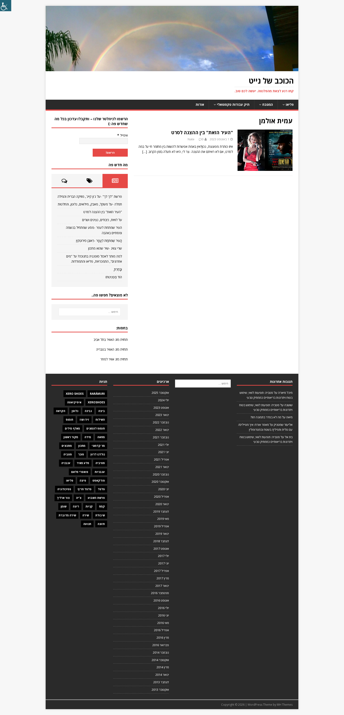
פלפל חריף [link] (84, 489)
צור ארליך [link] (63, 498)
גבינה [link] (88, 411)
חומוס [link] (69, 420)
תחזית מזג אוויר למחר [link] (114, 359)
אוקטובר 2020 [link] (160, 481)
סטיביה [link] (100, 463)
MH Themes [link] (285, 705)
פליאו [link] (290, 104)
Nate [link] (191, 139)
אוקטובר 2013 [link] (160, 689)
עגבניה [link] (65, 463)
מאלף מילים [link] (72, 428)
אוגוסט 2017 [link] (161, 548)
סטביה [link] (67, 454)
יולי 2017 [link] (163, 556)
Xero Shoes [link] (75, 394)
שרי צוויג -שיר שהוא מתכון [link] (105, 248)
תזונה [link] (101, 524)
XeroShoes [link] (96, 402)
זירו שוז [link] (84, 420)
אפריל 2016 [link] (161, 630)
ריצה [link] (76, 506)
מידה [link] (87, 437)
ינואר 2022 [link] (162, 430)
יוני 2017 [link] (163, 563)
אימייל (122, 135)
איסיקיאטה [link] (74, 402)
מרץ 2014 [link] (163, 667)
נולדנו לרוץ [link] (97, 454)
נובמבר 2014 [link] (161, 652)
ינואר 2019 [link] (162, 534)
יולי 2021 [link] (163, 445)
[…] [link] (144, 151)
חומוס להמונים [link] (95, 428)
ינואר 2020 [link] (162, 504)
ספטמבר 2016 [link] (160, 593)
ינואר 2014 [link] (162, 675)
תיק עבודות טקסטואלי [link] (233, 104)
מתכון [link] (81, 446)
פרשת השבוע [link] (96, 498)
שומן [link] (63, 506)
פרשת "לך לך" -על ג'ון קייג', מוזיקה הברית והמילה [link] (90, 196)
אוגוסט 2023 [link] (161, 407)
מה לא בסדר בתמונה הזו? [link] (265, 417)
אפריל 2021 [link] (161, 459)
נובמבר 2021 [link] (161, 437)
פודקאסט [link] (98, 481)
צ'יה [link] (78, 498)
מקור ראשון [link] (70, 437)
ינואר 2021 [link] (162, 467)
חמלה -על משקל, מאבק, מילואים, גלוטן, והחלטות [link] (90, 204)
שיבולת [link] (100, 515)
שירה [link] (85, 515)
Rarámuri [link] (97, 394)
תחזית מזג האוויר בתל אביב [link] (111, 339)
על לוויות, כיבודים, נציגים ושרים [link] (102, 220)
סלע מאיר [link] (83, 463)
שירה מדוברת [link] (67, 515)
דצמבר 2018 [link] (161, 541)
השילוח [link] (100, 420)
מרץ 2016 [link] (163, 637)
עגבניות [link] (100, 472)
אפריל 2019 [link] (161, 526)
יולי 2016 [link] (163, 608)
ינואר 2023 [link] (162, 415)
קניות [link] (89, 506)
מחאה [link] (101, 437)
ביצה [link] (101, 411)
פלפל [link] (101, 489)
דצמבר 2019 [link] (161, 511)
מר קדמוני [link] (98, 446)
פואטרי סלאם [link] (79, 472)
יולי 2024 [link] (163, 400)
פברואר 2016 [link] (160, 645)
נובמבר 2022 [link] (161, 422)
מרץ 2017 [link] (163, 578)
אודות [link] (200, 104)
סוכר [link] (81, 454)
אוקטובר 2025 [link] (160, 393)
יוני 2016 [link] (163, 615)
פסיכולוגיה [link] (64, 489)
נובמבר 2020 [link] (161, 474)
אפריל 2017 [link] (161, 571)
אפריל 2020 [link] (161, 496)
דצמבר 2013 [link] (161, 682)
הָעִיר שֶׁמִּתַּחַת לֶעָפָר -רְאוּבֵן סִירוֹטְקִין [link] (99, 240)
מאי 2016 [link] (163, 623)
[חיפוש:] (89, 312)
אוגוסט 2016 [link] (161, 600)
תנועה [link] (87, 524)
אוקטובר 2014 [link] (160, 660)
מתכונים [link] (67, 446)
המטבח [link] (267, 104)
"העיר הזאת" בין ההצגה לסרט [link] (202, 132)
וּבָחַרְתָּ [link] (118, 269)
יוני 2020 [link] (163, 489)
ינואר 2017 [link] (162, 586)
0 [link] (202, 139)
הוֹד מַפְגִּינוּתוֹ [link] (114, 277)
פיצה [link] (83, 481)
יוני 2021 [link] (163, 452)
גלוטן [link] (75, 411)
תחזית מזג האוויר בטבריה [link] (112, 349)
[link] (5, 5)
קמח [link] (102, 506)
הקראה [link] (60, 411)
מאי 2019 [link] (163, 519)
